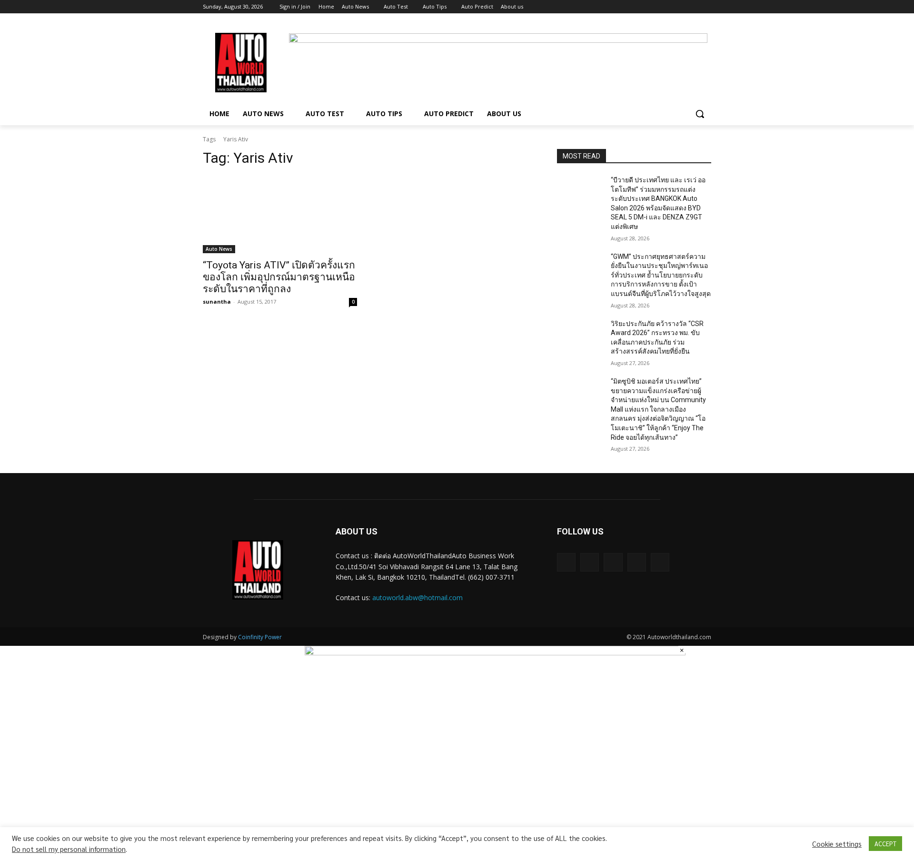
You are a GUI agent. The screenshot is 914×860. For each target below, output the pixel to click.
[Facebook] (652, 6)
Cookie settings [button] (837, 844)
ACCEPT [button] (885, 844)
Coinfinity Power (260, 637)
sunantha (217, 301)
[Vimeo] (692, 6)
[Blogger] (566, 562)
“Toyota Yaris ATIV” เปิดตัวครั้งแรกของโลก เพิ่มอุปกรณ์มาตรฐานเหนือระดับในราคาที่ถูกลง (279, 277)
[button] (699, 113)
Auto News (219, 249)
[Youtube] (705, 6)
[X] (679, 6)
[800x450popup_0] (495, 652)
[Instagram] (666, 6)
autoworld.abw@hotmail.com (417, 597)
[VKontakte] (660, 562)
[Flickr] (613, 562)
